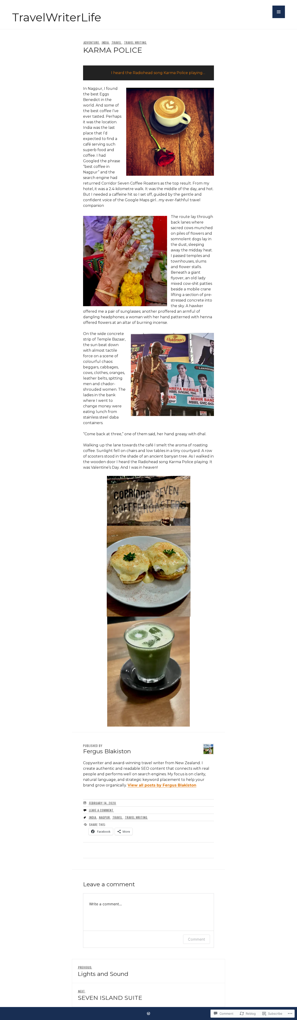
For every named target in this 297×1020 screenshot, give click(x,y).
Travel (116, 42)
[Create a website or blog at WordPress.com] (148, 1014)
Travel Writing (135, 42)
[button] (278, 12)
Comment (196, 939)
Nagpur (104, 817)
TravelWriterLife (56, 17)
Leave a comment (101, 810)
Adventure (91, 42)
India (105, 42)
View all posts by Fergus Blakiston (162, 785)
